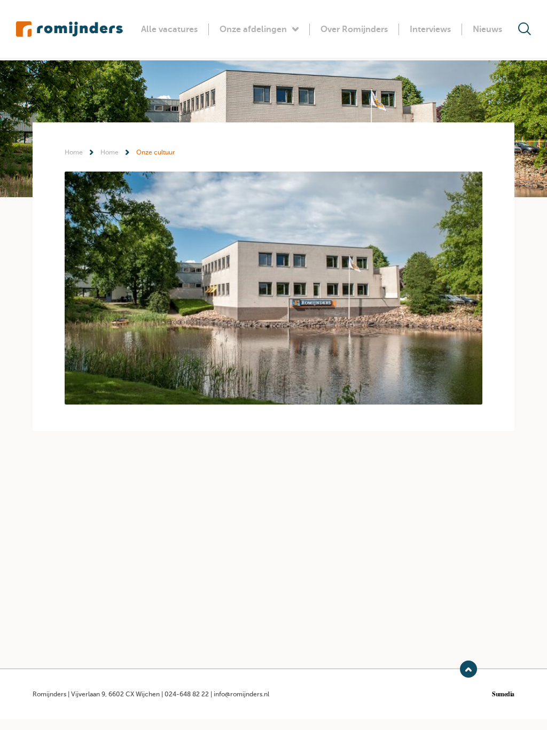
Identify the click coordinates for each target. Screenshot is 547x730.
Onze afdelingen (253, 29)
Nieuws (487, 29)
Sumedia (503, 694)
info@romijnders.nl (241, 694)
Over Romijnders (354, 29)
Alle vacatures (169, 29)
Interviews (430, 29)
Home (74, 152)
